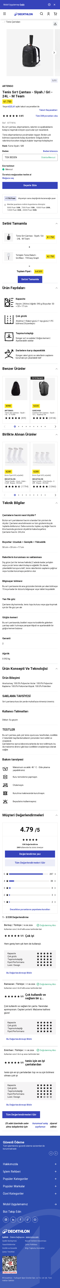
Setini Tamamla (30, 279)
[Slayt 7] (41, 426)
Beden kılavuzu (50, 151)
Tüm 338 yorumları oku (38, 116)
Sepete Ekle (30, 185)
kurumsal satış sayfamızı (40, 1125)
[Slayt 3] (26, 426)
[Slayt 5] (33, 426)
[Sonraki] (55, 426)
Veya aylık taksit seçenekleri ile (21, 106)
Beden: (5, 151)
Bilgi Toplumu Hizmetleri (35, 1248)
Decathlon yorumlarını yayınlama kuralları (30, 909)
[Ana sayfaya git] (23, 14)
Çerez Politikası (31, 1245)
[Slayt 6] (37, 426)
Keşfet (16, 4)
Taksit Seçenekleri (48, 110)
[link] (30, 854)
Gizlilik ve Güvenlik (9, 1248)
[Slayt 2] (22, 426)
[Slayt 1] (18, 426)
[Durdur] (49, 4)
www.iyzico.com (32, 1237)
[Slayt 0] (14, 426)
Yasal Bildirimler (8, 1245)
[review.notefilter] (55, 874)
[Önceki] (4, 426)
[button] (55, 24)
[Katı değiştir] (56, 224)
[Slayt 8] (45, 426)
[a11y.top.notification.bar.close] (55, 4)
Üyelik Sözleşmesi (9, 1241)
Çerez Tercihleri (8, 1252)
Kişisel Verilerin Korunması (35, 1241)
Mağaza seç (8, 178)
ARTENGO (7, 86)
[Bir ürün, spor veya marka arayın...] (41, 14)
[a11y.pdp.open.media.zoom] (30, 52)
